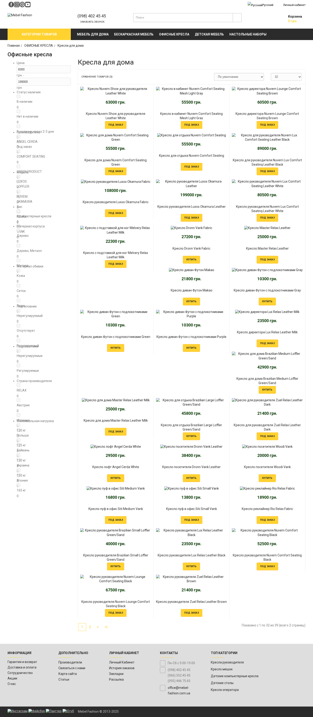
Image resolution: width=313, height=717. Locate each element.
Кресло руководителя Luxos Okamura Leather (191, 206)
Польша (23, 435)
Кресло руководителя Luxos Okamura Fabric (115, 202)
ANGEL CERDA (27, 141)
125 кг (21, 445)
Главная (14, 45)
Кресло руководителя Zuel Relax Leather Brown (191, 602)
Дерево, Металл (29, 251)
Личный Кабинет (122, 662)
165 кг (21, 490)
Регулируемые (28, 370)
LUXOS (22, 181)
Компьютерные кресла (34, 216)
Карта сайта (67, 674)
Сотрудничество (20, 673)
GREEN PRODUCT (29, 171)
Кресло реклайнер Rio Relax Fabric (267, 509)
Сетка (21, 291)
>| (105, 627)
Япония (22, 480)
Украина (23, 465)
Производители (70, 662)
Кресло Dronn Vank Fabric (191, 248)
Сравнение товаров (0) (97, 76)
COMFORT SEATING (31, 156)
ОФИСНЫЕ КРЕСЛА (38, 45)
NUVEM (22, 196)
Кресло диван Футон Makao (191, 290)
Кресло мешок (222, 669)
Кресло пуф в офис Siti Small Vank (191, 509)
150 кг (21, 475)
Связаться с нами (71, 668)
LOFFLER (23, 186)
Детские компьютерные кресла (234, 676)
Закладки (116, 674)
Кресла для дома (71, 45)
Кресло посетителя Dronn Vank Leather (191, 467)
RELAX (22, 390)
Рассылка (116, 679)
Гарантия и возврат (22, 662)
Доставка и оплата (22, 667)
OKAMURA (24, 201)
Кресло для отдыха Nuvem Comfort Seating (191, 155)
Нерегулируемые (30, 356)
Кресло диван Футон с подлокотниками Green (115, 337)
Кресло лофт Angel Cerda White (115, 467)
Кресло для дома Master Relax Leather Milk (116, 420)
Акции (12, 678)
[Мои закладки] (272, 18)
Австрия (23, 405)
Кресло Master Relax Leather (267, 248)
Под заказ (24, 146)
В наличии (24, 101)
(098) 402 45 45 (91, 15)
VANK (21, 231)
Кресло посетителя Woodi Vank (267, 467)
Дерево (23, 235)
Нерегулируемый (30, 316)
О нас (12, 684)
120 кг (21, 430)
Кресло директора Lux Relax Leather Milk (267, 332)
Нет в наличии (27, 116)
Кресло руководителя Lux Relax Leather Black (191, 555)
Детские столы (222, 683)
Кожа (21, 276)
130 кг (21, 460)
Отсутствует (26, 330)
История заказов (122, 668)
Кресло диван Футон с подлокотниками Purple (191, 337)
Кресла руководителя (227, 662)
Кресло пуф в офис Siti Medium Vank (115, 509)
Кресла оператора (225, 690)
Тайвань (23, 450)
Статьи (63, 679)
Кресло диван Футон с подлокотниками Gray (267, 290)
